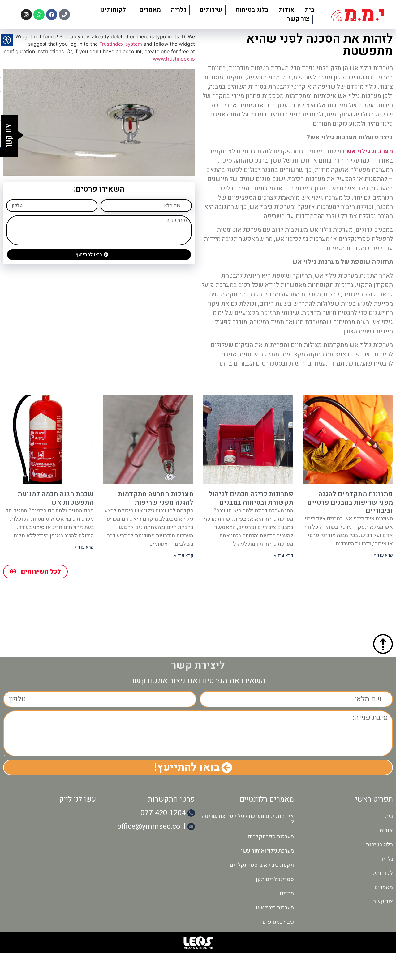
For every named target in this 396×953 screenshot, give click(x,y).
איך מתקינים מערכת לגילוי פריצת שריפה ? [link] (248, 819)
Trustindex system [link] (120, 44)
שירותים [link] (211, 9)
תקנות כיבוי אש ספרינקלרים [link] (262, 865)
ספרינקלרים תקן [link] (275, 879)
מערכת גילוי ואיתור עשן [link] (267, 851)
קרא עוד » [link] (383, 555)
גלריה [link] (178, 9)
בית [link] (310, 9)
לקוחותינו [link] (113, 9)
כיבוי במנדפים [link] (278, 922)
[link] (357, 14)
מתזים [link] (287, 893)
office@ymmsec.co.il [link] (151, 826)
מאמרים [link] (150, 9)
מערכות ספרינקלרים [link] (271, 836)
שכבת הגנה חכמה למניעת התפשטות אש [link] (56, 498)
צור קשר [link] (298, 19)
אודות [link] (287, 9)
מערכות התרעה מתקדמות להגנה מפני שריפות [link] (155, 498)
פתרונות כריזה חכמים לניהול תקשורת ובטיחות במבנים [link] (251, 498)
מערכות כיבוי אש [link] (275, 908)
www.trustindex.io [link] (174, 59)
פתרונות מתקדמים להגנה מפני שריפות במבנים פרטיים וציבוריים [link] (350, 502)
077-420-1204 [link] (163, 812)
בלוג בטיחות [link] (252, 9)
